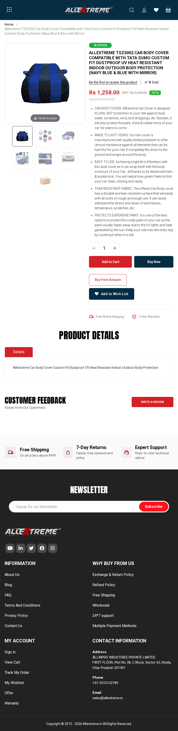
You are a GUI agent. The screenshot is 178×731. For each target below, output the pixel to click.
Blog (8, 585)
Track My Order (17, 672)
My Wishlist (14, 683)
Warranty (12, 703)
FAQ (8, 595)
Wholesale (101, 605)
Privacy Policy (16, 615)
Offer (9, 693)
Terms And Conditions (22, 605)
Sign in (10, 652)
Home (9, 24)
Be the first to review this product (113, 82)
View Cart (12, 662)
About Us (12, 574)
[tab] (19, 352)
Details (19, 352)
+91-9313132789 (105, 683)
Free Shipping (103, 595)
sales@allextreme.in (107, 698)
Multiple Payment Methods (114, 626)
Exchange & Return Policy (113, 574)
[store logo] (89, 10)
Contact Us (13, 626)
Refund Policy (103, 585)
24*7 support (103, 615)
